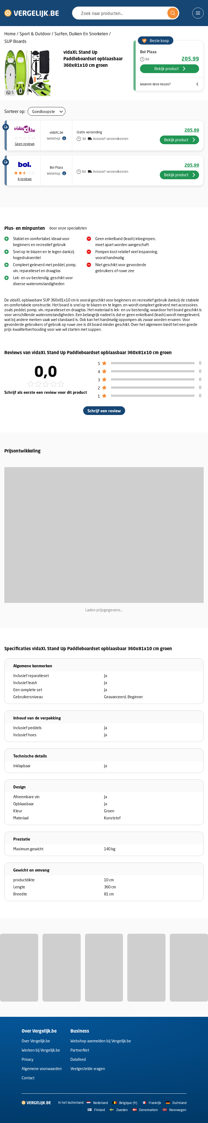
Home (10, 33)
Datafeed (78, 1059)
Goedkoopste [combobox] (43, 111)
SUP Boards (15, 41)
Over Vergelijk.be (36, 1041)
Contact (28, 1077)
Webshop (53, 138)
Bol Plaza (56, 167)
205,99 (190, 59)
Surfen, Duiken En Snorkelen (81, 33)
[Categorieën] (198, 13)
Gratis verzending (89, 132)
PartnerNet (79, 1050)
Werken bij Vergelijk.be (41, 1050)
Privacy (27, 1059)
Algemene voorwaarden (42, 1068)
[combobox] (125, 13)
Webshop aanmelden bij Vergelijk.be (100, 1041)
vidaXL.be (56, 132)
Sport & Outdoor (35, 33)
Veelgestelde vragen (87, 1068)
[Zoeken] (172, 13)
